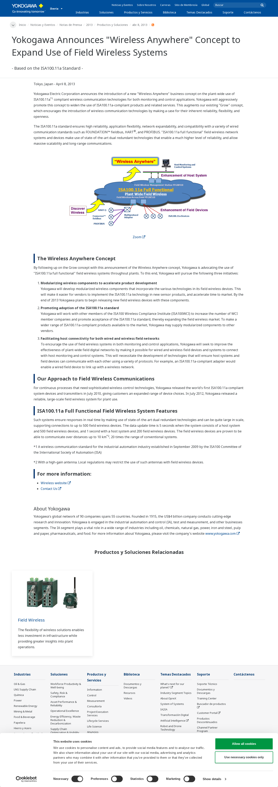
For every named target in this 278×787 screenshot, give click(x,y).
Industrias (82, 12)
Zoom (137, 237)
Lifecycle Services (98, 721)
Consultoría (94, 706)
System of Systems (172, 704)
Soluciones (106, 12)
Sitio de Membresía (186, 5)
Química (19, 695)
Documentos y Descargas (132, 685)
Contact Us (49, 488)
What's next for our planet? (172, 685)
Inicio (22, 25)
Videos (128, 698)
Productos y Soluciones (112, 25)
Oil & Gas (19, 684)
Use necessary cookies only (244, 757)
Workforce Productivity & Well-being (65, 685)
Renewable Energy (25, 706)
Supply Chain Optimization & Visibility (64, 730)
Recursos (129, 693)
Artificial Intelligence (172, 720)
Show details (212, 779)
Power (18, 700)
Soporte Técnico (207, 684)
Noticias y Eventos (122, 5)
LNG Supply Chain (25, 689)
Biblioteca (169, 12)
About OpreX (168, 698)
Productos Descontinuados (207, 720)
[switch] (117, 779)
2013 (89, 25)
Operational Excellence (64, 711)
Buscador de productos (211, 704)
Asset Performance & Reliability (63, 703)
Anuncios (93, 732)
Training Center (207, 698)
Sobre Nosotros (146, 5)
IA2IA (163, 709)
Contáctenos (252, 12)
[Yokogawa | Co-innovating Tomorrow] (29, 8)
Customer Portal (207, 713)
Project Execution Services (97, 713)
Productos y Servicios (138, 12)
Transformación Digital (174, 715)
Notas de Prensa (70, 25)
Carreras (165, 5)
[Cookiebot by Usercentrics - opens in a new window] (26, 779)
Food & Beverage (24, 717)
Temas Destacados (199, 12)
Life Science (94, 726)
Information (94, 689)
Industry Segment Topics (176, 693)
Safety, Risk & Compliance (58, 694)
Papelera (19, 722)
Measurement (96, 701)
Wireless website (54, 483)
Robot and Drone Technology (171, 727)
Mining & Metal (23, 711)
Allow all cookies (244, 743)
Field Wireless (31, 620)
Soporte (228, 12)
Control (91, 695)
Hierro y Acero (22, 728)
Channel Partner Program (207, 729)
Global (205, 5)
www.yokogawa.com (220, 533)
